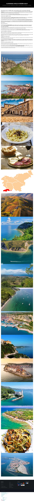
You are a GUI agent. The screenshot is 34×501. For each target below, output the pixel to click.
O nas (10, 3)
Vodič (3, 498)
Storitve (3, 497)
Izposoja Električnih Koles (4, 493)
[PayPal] (19, 483)
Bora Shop (10, 486)
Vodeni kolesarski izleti (3, 492)
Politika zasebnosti (11, 485)
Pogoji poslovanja (11, 484)
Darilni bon (3, 3)
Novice (10, 483)
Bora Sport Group (11, 487)
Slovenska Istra (4, 499)
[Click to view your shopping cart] (31, 6)
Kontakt (7, 3)
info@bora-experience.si (4, 487)
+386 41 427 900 (3, 486)
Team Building (3, 494)
